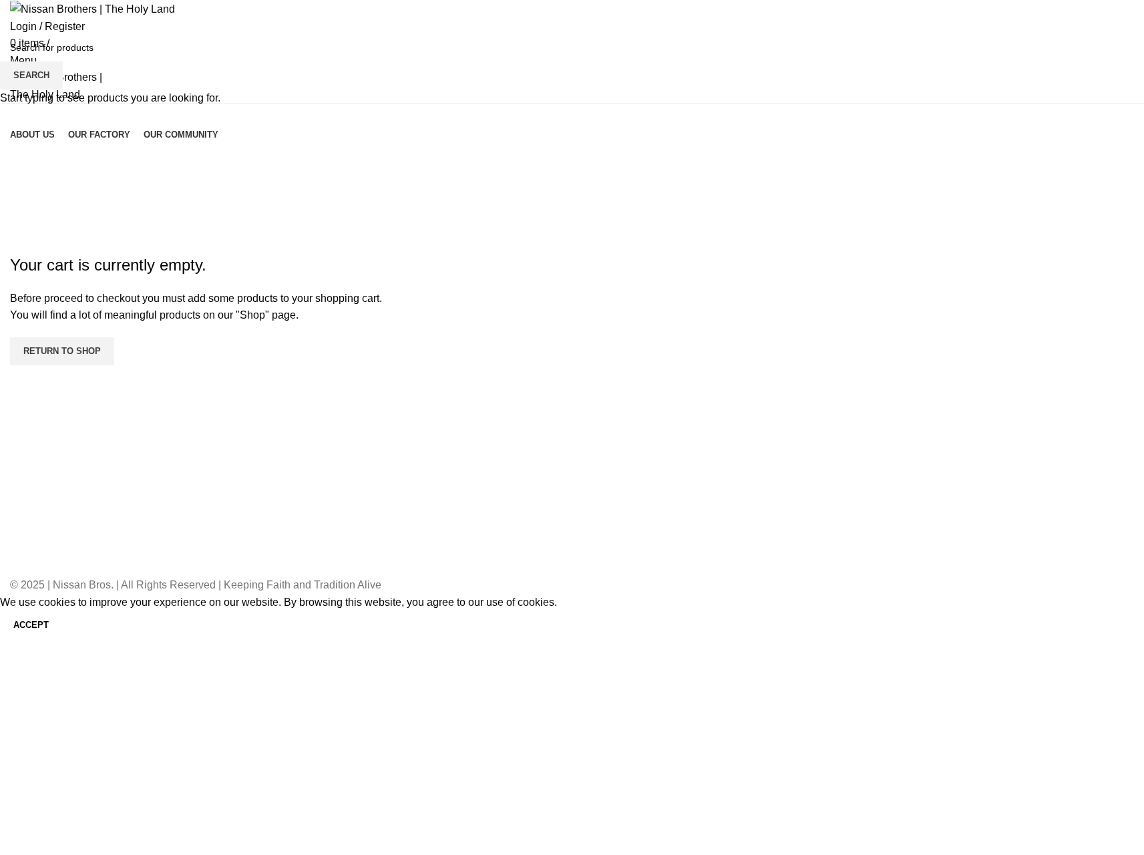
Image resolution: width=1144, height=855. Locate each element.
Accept (31, 625)
